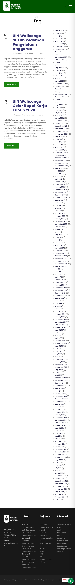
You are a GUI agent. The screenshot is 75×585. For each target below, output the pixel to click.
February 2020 (60, 250)
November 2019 (61, 258)
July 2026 (58, 33)
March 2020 (59, 248)
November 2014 (61, 380)
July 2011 (58, 462)
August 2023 (59, 137)
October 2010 (60, 486)
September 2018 (61, 295)
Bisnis (59, 527)
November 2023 (61, 129)
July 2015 (58, 372)
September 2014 (61, 386)
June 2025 (58, 73)
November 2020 (61, 224)
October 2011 (60, 454)
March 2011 (59, 473)
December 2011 (60, 449)
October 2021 (60, 195)
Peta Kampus (62, 546)
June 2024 (59, 110)
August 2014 (59, 388)
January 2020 (60, 253)
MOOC (42, 549)
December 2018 (61, 288)
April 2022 (58, 179)
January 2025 (60, 86)
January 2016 (60, 362)
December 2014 (61, 378)
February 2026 (60, 46)
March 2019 (59, 280)
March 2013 (59, 409)
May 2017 (58, 335)
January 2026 (60, 49)
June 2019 (58, 272)
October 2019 (60, 261)
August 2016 (59, 346)
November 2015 (61, 364)
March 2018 (59, 311)
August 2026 (59, 31)
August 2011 (59, 460)
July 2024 (58, 107)
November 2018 (61, 290)
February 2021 (60, 216)
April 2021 (58, 211)
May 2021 (58, 208)
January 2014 (60, 394)
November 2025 (61, 57)
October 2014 (60, 383)
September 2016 (61, 343)
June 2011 (58, 465)
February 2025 (60, 84)
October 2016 (60, 341)
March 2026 (59, 44)
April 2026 (58, 41)
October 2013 (60, 399)
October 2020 (60, 227)
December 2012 (61, 417)
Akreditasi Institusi (64, 525)
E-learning (43, 535)
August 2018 (59, 298)
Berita (41, 54)
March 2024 (59, 118)
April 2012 (58, 439)
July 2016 (58, 349)
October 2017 (60, 325)
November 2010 (61, 484)
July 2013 (58, 407)
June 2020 (58, 240)
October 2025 (60, 60)
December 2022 (61, 158)
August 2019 (59, 266)
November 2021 (61, 192)
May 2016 (58, 354)
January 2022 (60, 187)
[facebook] (59, 580)
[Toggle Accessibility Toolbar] (71, 581)
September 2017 (61, 327)
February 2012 (60, 444)
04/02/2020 (17, 54)
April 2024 (58, 115)
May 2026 (58, 39)
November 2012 (61, 420)
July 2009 (58, 499)
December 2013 (61, 396)
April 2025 (58, 78)
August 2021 (59, 200)
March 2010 (59, 494)
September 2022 (61, 166)
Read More (11, 85)
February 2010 (60, 497)
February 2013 (60, 412)
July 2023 (58, 139)
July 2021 (58, 203)
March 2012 (59, 441)
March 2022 (59, 182)
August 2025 (59, 68)
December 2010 (61, 481)
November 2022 (61, 160)
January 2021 (60, 219)
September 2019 (61, 264)
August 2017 (59, 330)
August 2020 (59, 235)
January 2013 (60, 415)
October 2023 (60, 131)
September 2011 (61, 457)
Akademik (43, 525)
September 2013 (61, 402)
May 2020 (58, 242)
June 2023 (58, 142)
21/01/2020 (17, 115)
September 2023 (61, 134)
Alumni (42, 530)
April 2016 (58, 356)
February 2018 (60, 314)
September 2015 (61, 367)
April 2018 (58, 309)
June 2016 (58, 351)
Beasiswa (42, 533)
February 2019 (60, 282)
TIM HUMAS (31, 54)
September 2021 (61, 197)
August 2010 (59, 492)
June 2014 (58, 391)
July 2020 (58, 237)
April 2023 (58, 147)
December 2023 (61, 126)
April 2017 (58, 338)
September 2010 (61, 489)
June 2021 (58, 205)
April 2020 (58, 245)
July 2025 (58, 70)
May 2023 (58, 144)
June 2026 (58, 36)
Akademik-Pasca (46, 527)
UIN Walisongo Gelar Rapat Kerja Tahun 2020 (30, 106)
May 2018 (58, 306)
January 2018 (60, 317)
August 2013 (59, 404)
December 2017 (61, 319)
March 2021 (59, 213)
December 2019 (61, 256)
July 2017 (58, 333)
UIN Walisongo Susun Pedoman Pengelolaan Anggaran (28, 42)
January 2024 (60, 123)
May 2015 (58, 375)
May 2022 (58, 176)
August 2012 (59, 428)
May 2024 (58, 113)
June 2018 (58, 303)
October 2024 (60, 97)
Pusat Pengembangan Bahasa (45, 559)
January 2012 (60, 447)
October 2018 (60, 293)
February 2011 (60, 476)
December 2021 (61, 190)
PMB (41, 554)
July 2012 (58, 431)
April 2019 (58, 277)
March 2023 (59, 150)
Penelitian (43, 551)
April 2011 (58, 470)
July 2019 (58, 269)
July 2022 (58, 171)
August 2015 (59, 370)
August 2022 (59, 168)
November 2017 (61, 322)
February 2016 (60, 359)
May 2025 (58, 76)
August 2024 (59, 105)
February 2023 (60, 152)
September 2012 (61, 425)
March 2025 (59, 81)
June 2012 (58, 433)
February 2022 (60, 184)
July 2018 (58, 301)
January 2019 (60, 285)
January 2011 (59, 478)
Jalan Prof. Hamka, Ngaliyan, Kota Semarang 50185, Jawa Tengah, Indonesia (29, 546)
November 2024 (61, 94)
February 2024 (60, 121)
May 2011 (58, 468)
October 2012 (60, 423)
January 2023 (60, 155)
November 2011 (60, 452)
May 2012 (58, 436)
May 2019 (58, 274)
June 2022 (58, 174)
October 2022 (60, 163)
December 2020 (61, 221)
